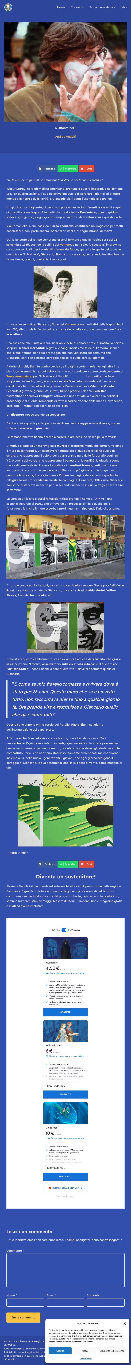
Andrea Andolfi (65, 136)
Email (89, 168)
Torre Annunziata (18, 376)
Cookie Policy (86, 1358)
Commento (15, 1250)
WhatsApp (70, 168)
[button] (124, 1323)
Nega (85, 1350)
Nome (11, 1295)
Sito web (93, 1295)
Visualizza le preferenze (112, 1350)
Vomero (65, 244)
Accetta (60, 1350)
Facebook (49, 168)
